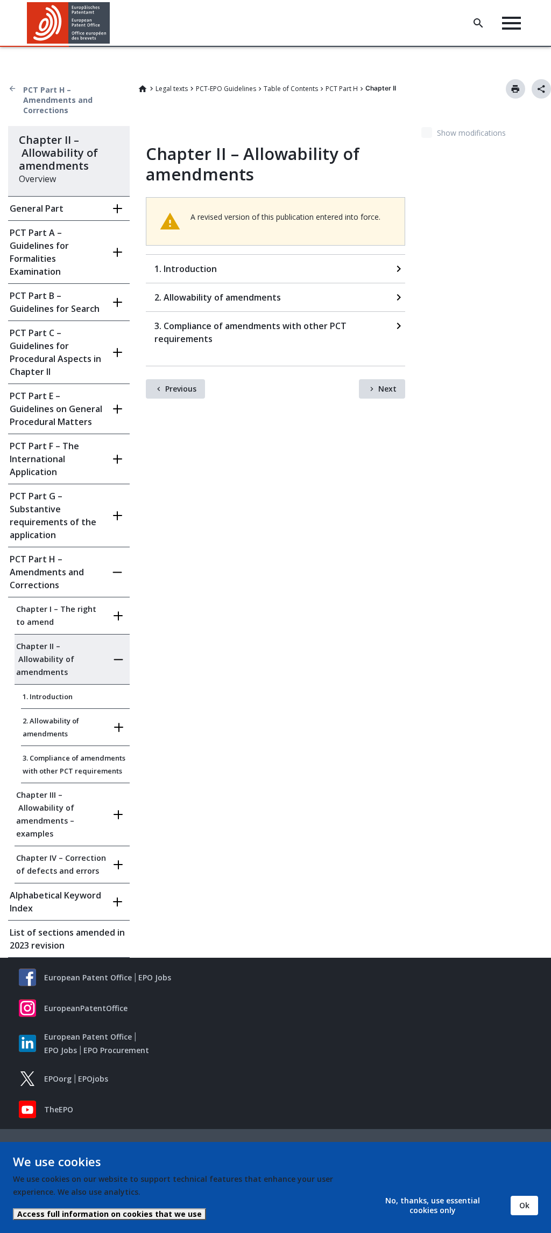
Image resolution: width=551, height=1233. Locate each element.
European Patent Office (88, 977)
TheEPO (58, 1109)
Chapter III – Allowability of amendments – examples (45, 814)
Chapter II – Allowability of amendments (45, 659)
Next (387, 389)
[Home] (68, 23)
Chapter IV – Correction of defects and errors (61, 864)
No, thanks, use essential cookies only (432, 1205)
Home (142, 88)
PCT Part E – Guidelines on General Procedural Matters (56, 409)
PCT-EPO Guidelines (226, 88)
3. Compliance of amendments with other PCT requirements (74, 764)
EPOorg (58, 1079)
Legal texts (172, 88)
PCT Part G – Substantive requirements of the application (53, 515)
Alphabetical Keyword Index (55, 901)
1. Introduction (48, 696)
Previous (180, 389)
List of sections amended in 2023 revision (67, 939)
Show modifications (471, 133)
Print (515, 89)
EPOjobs (93, 1079)
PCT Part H (342, 88)
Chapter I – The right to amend (56, 615)
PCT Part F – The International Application (44, 459)
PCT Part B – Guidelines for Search (55, 302)
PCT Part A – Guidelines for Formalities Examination (39, 252)
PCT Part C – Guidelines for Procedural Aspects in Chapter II (55, 352)
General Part (36, 208)
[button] (112, 23)
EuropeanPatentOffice (86, 1008)
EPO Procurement (116, 1050)
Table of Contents (291, 88)
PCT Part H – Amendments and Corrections (58, 100)
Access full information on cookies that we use (109, 1214)
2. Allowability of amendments (51, 727)
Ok (524, 1205)
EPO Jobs (154, 977)
